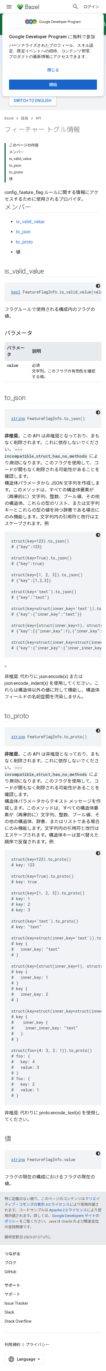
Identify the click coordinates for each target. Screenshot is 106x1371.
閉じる (53, 70)
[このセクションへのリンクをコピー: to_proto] (34, 716)
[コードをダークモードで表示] (98, 286)
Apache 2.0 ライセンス (68, 1210)
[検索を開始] (75, 6)
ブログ (10, 1263)
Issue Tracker (16, 1303)
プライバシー (37, 1344)
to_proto (24, 242)
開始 (53, 84)
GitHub (10, 1272)
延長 (24, 118)
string (18, 418)
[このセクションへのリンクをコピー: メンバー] (37, 207)
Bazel (9, 118)
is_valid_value (30, 221)
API (38, 118)
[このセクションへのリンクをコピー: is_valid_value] (49, 271)
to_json (23, 231)
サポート (12, 1294)
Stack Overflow (18, 1321)
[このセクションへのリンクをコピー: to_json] (31, 398)
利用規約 (12, 1344)
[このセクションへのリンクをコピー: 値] (17, 1139)
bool (15, 292)
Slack (9, 1312)
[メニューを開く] (9, 6)
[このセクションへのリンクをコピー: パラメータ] (38, 333)
